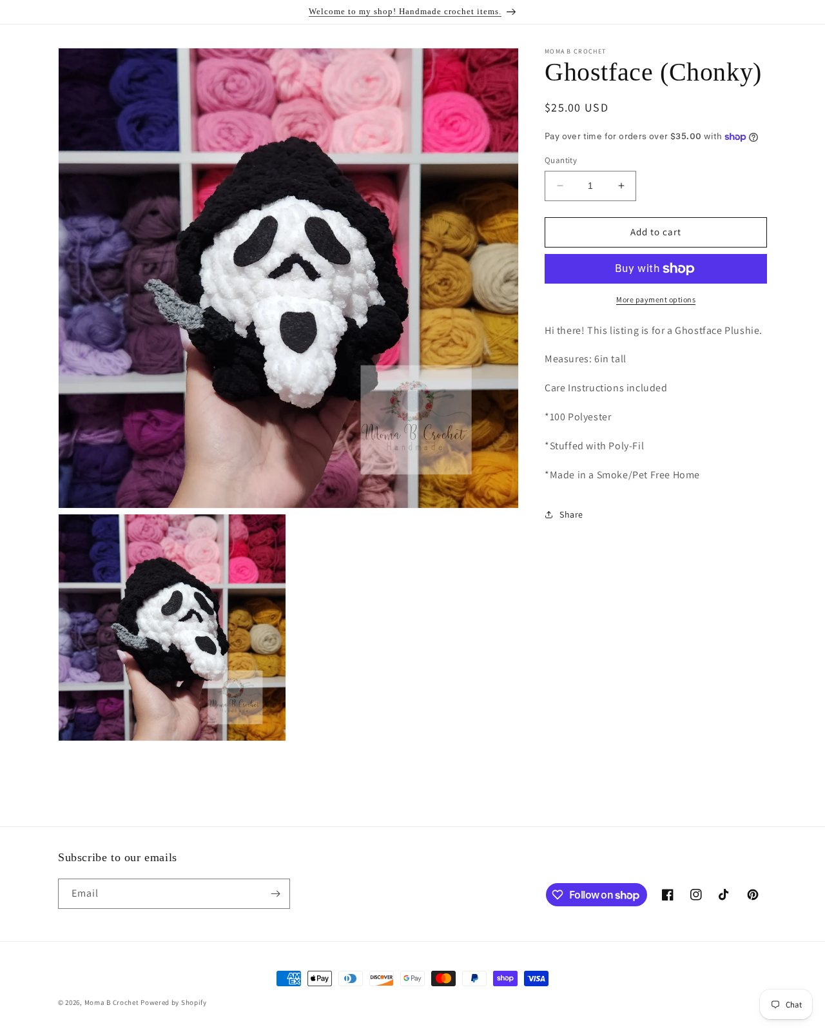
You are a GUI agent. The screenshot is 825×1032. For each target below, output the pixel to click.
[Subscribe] (275, 894)
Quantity (561, 160)
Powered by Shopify (174, 1002)
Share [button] (571, 514)
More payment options (655, 299)
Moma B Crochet (111, 1002)
